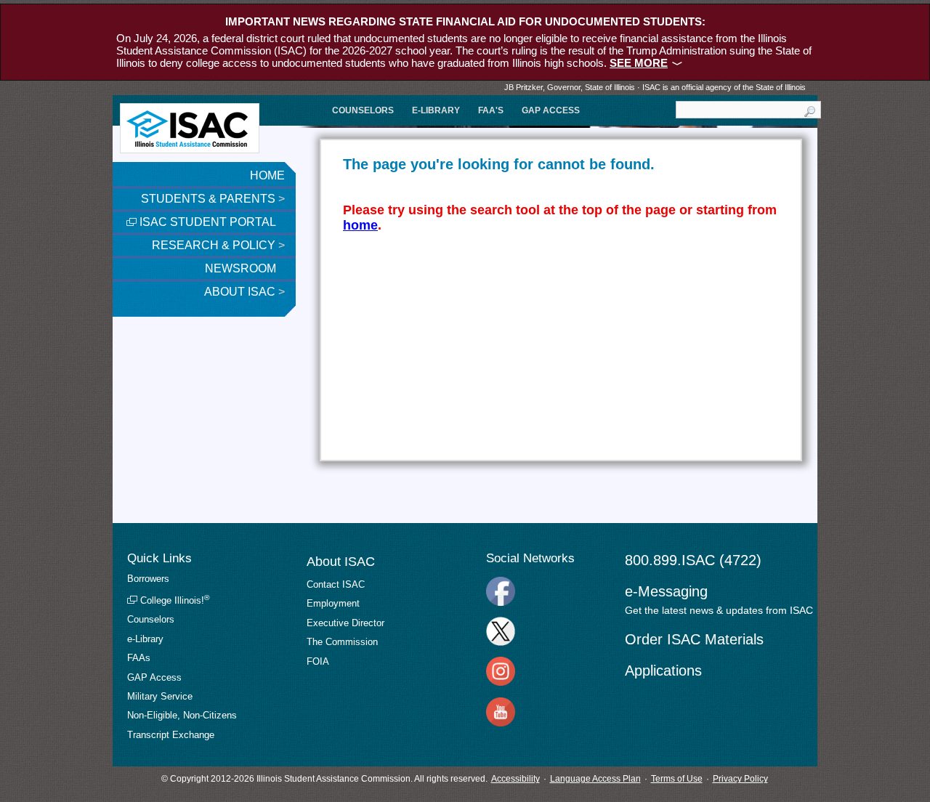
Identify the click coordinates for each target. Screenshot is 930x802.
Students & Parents (213, 199)
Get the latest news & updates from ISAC (719, 610)
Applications (663, 671)
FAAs (138, 657)
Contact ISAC (336, 584)
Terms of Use (677, 779)
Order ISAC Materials (694, 639)
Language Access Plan (595, 779)
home (360, 225)
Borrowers (148, 578)
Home (267, 175)
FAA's (491, 110)
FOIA (318, 661)
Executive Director (345, 622)
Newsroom (242, 268)
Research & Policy (218, 245)
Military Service (160, 696)
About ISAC (244, 291)
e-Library (436, 110)
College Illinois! (173, 600)
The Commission (342, 641)
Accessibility (515, 779)
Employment (333, 603)
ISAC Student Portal (206, 222)
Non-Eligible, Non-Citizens (182, 715)
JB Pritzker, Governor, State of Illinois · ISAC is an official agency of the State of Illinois (655, 87)
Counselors (363, 110)
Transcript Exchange (170, 734)
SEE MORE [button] (639, 63)
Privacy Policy (740, 779)
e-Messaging (666, 591)
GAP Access (551, 110)
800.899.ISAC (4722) (693, 560)
